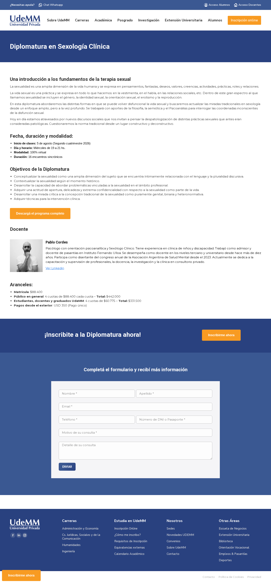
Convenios (173, 541)
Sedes (171, 529)
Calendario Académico (129, 554)
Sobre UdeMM (176, 548)
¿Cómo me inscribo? (127, 535)
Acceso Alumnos (219, 5)
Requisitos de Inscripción (130, 541)
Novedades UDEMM (180, 535)
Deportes (225, 560)
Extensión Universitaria (234, 535)
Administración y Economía (80, 529)
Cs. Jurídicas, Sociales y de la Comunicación (81, 537)
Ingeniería (68, 551)
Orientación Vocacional (234, 548)
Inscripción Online (125, 529)
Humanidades (71, 545)
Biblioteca (226, 541)
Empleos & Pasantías (233, 554)
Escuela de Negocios (233, 529)
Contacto (173, 554)
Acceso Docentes (249, 5)
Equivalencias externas (129, 548)
